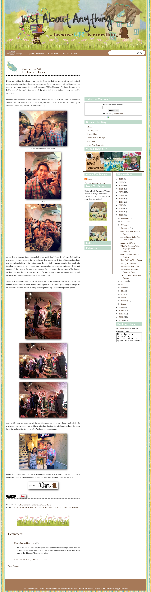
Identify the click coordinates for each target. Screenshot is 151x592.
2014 (121, 211)
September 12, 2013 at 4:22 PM (31, 559)
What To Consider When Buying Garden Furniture (130, 249)
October (124, 224)
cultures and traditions (36, 507)
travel (75, 507)
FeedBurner (118, 113)
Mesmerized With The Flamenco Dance (33, 71)
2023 (121, 182)
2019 (121, 195)
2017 (121, 202)
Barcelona (19, 507)
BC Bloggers (92, 130)
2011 (121, 310)
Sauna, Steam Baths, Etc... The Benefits (130, 238)
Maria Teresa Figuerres (24, 543)
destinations (55, 507)
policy (122, 328)
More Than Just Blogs (96, 137)
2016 (121, 205)
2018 (121, 198)
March (124, 297)
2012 (121, 307)
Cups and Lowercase (35, 53)
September (125, 228)
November (125, 221)
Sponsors (91, 141)
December (125, 218)
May (123, 290)
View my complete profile (94, 183)
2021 (121, 188)
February (125, 300)
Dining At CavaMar (128, 263)
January (124, 304)
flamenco (66, 507)
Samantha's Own (70, 53)
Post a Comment (14, 566)
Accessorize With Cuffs (129, 266)
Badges (19, 53)
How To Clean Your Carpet (131, 260)
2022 (121, 185)
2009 (121, 317)
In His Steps (53, 53)
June (123, 287)
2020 (121, 192)
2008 (121, 320)
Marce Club (92, 134)
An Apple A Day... (127, 243)
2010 (121, 313)
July (123, 284)
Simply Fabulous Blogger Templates (115, 588)
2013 (121, 215)
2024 (121, 179)
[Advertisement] (102, 78)
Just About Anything (30, 588)
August (124, 281)
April (123, 294)
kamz (89, 179)
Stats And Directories (95, 144)
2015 (121, 208)
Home (9, 53)
